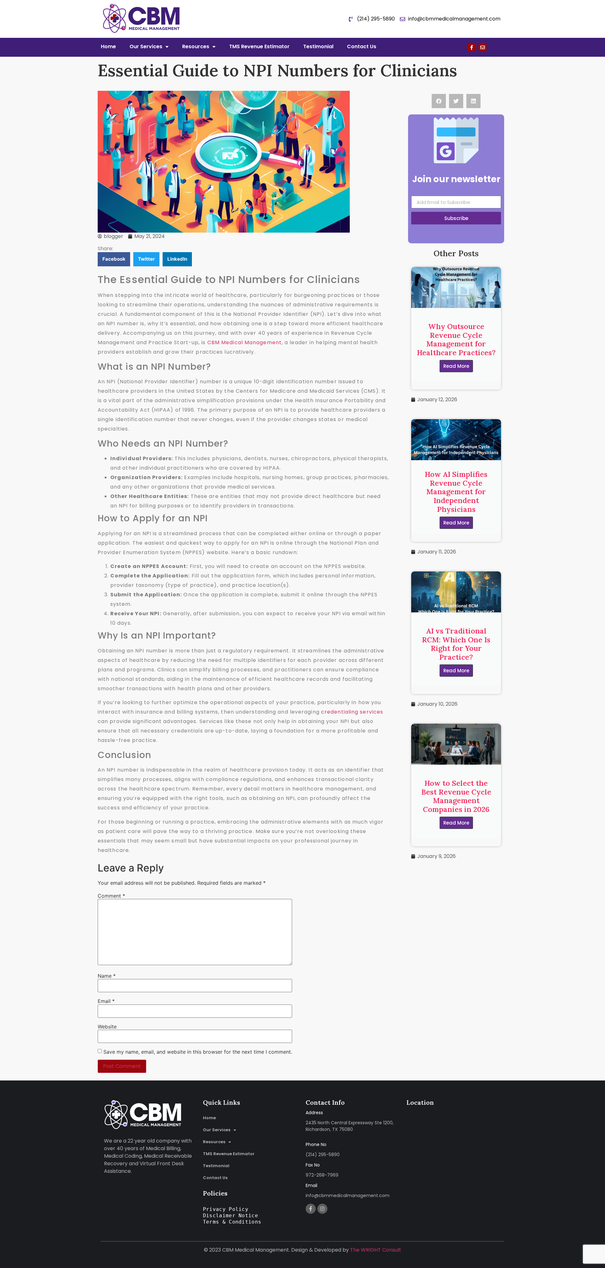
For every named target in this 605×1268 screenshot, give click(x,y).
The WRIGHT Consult (375, 1250)
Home (108, 46)
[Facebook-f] (471, 47)
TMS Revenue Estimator (259, 46)
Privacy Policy (225, 1209)
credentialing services (352, 711)
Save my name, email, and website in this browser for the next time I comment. (197, 1051)
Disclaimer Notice (230, 1216)
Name (107, 975)
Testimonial (318, 46)
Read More (456, 366)
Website (107, 1026)
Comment (111, 895)
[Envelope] (482, 47)
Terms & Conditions (232, 1222)
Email (106, 1001)
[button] (114, 259)
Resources (195, 46)
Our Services (146, 46)
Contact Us (361, 46)
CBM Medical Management (244, 342)
